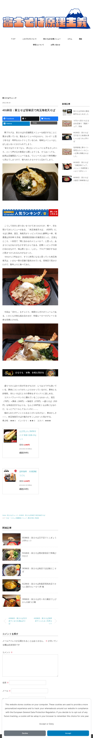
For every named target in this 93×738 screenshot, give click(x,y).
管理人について (38, 45)
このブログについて (29, 39)
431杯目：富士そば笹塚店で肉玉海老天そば (32, 515)
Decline (25, 733)
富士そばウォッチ (9, 98)
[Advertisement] (46, 72)
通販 (80, 39)
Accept (68, 733)
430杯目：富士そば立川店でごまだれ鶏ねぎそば (18, 620)
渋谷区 (37, 518)
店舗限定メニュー (21, 518)
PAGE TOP (88, 714)
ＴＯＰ (13, 39)
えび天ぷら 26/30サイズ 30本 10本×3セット (27, 435)
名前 (5, 683)
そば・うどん (10, 518)
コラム (69, 39)
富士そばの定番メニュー (52, 39)
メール (6, 691)
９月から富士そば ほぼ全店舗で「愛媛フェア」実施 (81, 123)
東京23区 (31, 518)
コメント (7, 652)
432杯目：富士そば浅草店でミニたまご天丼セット (43, 620)
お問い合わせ (55, 45)
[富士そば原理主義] (46, 10)
